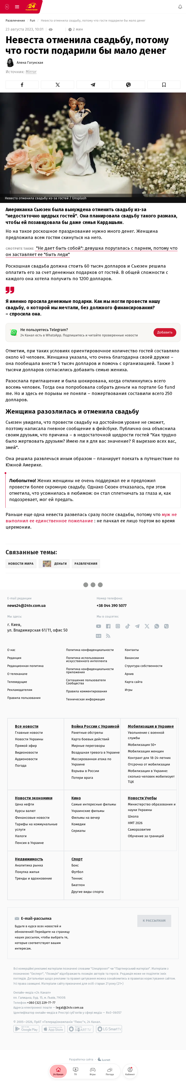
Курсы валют (25, 811)
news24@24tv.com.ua (26, 605)
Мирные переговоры (88, 746)
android (26, 1029)
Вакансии (132, 658)
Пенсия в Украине (29, 843)
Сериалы (78, 831)
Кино (76, 798)
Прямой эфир (26, 746)
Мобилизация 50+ (142, 745)
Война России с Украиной (95, 726)
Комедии (78, 824)
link (98, 626)
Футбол (77, 872)
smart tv (80, 1029)
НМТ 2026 (135, 823)
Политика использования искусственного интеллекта (86, 659)
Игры (128, 690)
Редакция (14, 658)
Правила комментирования (86, 691)
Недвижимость (29, 859)
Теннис (77, 879)
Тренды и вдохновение (33, 879)
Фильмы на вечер (85, 818)
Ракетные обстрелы (87, 733)
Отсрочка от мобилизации (149, 764)
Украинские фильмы (87, 811)
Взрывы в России (85, 771)
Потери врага (82, 778)
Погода (20, 766)
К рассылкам (154, 921)
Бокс (75, 865)
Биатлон (78, 885)
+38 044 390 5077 (111, 605)
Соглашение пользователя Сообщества (86, 682)
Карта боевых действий (90, 739)
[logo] (31, 6)
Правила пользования (23, 698)
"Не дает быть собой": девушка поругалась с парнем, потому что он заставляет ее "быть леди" (92, 251)
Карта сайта (133, 682)
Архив (129, 674)
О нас (11, 650)
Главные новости (29, 733)
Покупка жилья (27, 872)
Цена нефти (24, 805)
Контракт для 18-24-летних (149, 758)
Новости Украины (29, 739)
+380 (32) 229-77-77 (41, 1002)
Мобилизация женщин (146, 751)
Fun (33, 20)
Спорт (77, 859)
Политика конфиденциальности (90, 650)
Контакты (132, 650)
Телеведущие (17, 682)
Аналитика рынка (29, 865)
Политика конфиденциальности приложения (90, 671)
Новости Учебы (142, 798)
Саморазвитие (139, 830)
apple (53, 1029)
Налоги (21, 836)
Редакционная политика (25, 666)
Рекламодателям (19, 690)
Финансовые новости (32, 818)
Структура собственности (143, 666)
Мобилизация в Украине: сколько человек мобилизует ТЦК (151, 776)
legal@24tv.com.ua (69, 1008)
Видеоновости (26, 752)
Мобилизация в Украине (151, 726)
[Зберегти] (164, 85)
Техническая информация (85, 699)
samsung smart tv (109, 1029)
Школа (133, 816)
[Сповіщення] (180, 7)
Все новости (26, 726)
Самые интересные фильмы (93, 805)
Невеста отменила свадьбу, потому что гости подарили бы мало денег (93, 20)
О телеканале (17, 674)
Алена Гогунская (30, 62)
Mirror (31, 71)
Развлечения (16, 20)
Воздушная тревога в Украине (95, 752)
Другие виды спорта (87, 892)
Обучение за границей (146, 836)
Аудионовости (26, 759)
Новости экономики (33, 798)
